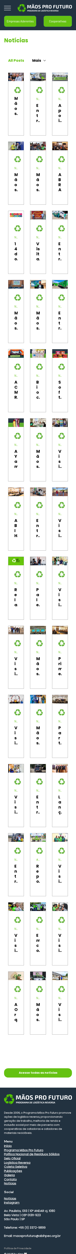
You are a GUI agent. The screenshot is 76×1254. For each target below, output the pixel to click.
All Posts (16, 60)
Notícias (38, 99)
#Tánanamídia (38, 859)
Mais (36, 60)
